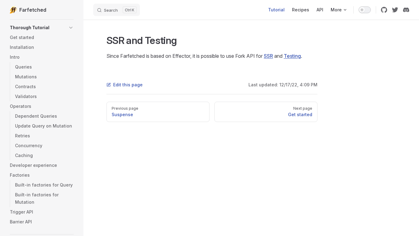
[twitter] (395, 9)
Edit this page (128, 84)
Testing (292, 56)
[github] (384, 9)
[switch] (365, 9)
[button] (42, 28)
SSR (268, 56)
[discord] (406, 9)
